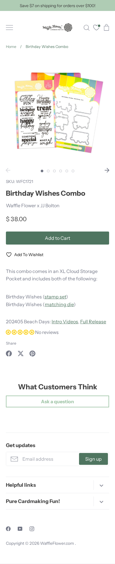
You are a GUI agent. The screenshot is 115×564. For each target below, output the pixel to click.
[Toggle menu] (9, 27)
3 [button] (54, 171)
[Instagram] (32, 529)
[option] (57, 110)
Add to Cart (57, 238)
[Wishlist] (96, 28)
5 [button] (66, 171)
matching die (59, 304)
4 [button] (60, 171)
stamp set (55, 297)
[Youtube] (20, 529)
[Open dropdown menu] (101, 485)
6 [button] (73, 171)
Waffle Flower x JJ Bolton (33, 205)
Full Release (93, 321)
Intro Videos (65, 321)
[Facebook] (8, 529)
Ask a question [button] (57, 401)
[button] (20, 332)
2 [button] (48, 171)
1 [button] (42, 171)
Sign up (93, 459)
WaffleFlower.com (57, 543)
